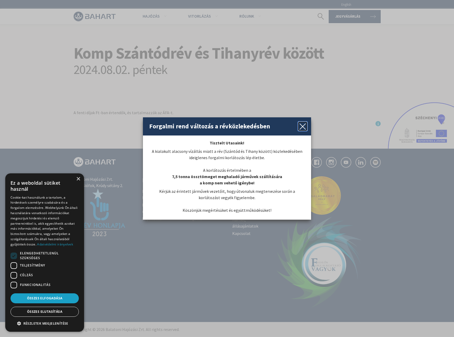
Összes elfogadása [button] (45, 298)
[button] (45, 323)
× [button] (78, 179)
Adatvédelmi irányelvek (55, 244)
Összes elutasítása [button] (44, 311)
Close (302, 126)
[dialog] (44, 252)
